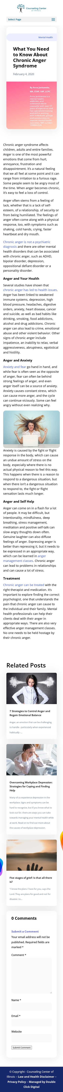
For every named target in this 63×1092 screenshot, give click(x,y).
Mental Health (45, 37)
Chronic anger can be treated (23, 585)
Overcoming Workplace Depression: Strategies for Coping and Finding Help (31, 786)
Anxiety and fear (14, 367)
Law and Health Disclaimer (36, 1077)
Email (15, 1016)
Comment (18, 955)
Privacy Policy (17, 1082)
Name (16, 1000)
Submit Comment (22, 1047)
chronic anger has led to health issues (30, 290)
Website (16, 1031)
